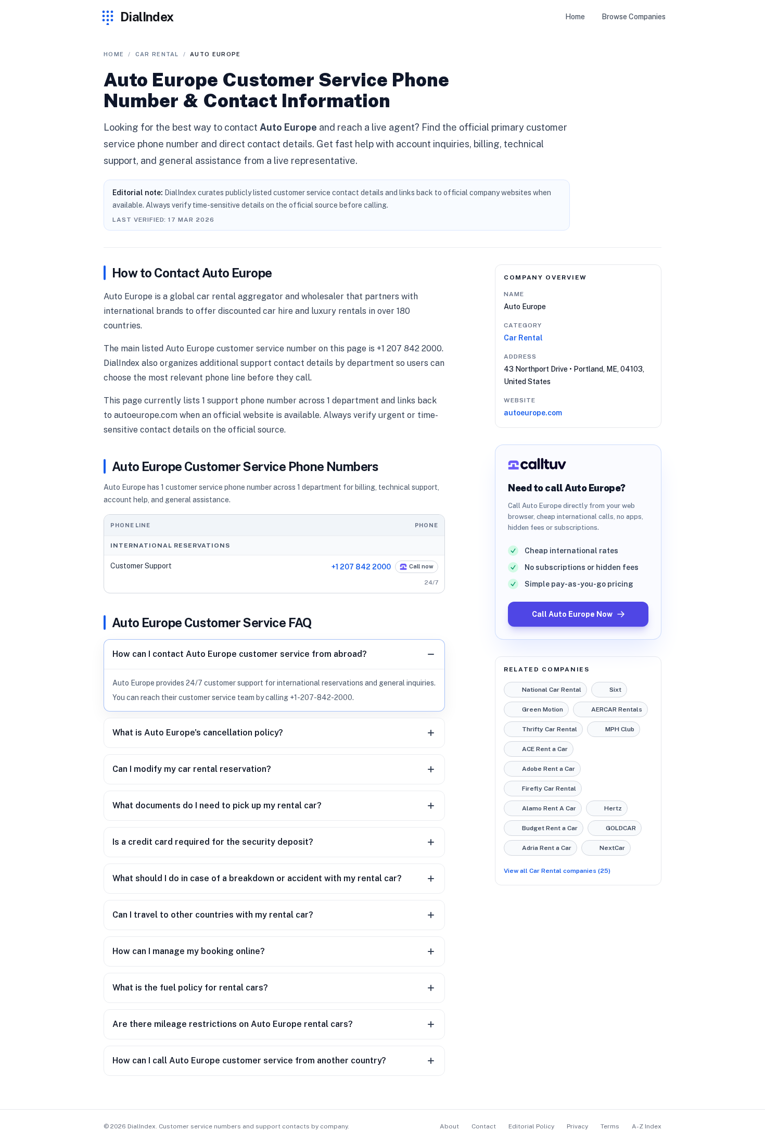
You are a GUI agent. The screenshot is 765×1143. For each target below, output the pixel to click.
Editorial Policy (531, 1126)
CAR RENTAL (157, 54)
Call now (421, 566)
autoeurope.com (533, 413)
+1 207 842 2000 (361, 567)
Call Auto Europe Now (572, 614)
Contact (483, 1126)
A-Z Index (646, 1126)
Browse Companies (634, 16)
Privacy (577, 1126)
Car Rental (523, 338)
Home (575, 16)
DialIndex (147, 16)
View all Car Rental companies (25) (557, 870)
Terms (610, 1126)
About (449, 1126)
